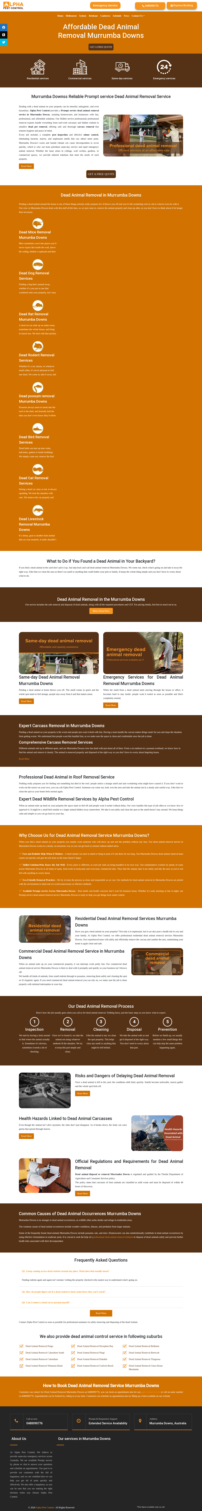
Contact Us (137, 16)
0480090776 (151, 5)
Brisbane (93, 16)
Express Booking (183, 5)
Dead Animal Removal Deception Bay (95, 1346)
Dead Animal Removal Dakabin (92, 1359)
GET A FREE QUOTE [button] (101, 47)
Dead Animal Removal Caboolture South (45, 1352)
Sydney (83, 16)
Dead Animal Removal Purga (39, 1346)
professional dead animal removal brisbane (113, 1237)
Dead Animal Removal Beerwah (144, 1352)
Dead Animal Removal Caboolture (42, 1359)
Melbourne (71, 16)
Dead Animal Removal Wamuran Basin (44, 1365)
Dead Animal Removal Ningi (91, 1352)
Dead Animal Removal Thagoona (144, 1359)
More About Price (101, 611)
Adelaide (117, 16)
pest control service (151, 1392)
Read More (26, 166)
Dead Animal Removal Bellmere (144, 1346)
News (126, 16)
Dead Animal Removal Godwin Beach (95, 1365)
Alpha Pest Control (45, 1507)
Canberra (105, 16)
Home (60, 16)
